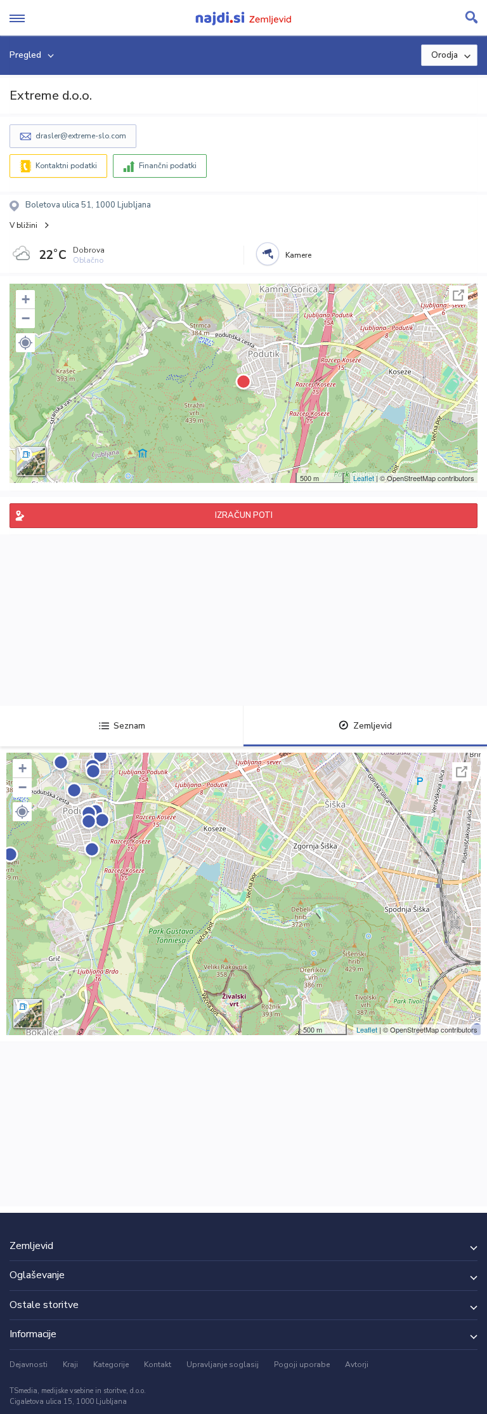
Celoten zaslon (458, 295)
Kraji (70, 1364)
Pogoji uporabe (302, 1364)
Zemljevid (372, 726)
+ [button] (26, 299)
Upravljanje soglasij (222, 1364)
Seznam (129, 726)
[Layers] (31, 461)
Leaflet (363, 478)
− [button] (26, 318)
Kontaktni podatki (66, 166)
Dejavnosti (29, 1364)
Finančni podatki (168, 166)
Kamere (298, 255)
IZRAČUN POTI (244, 515)
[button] (25, 342)
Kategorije (111, 1364)
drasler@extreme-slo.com (81, 136)
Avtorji (356, 1364)
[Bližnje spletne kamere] (267, 253)
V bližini (23, 225)
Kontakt (157, 1364)
